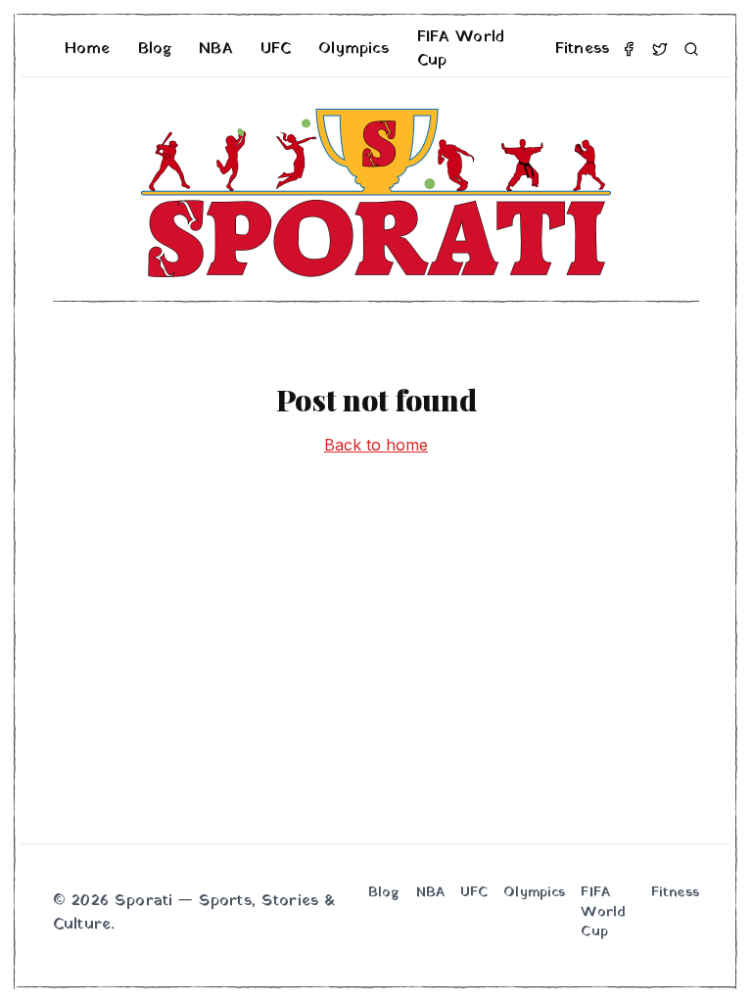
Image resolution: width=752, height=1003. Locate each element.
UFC (275, 49)
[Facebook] (628, 49)
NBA (215, 49)
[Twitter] (660, 49)
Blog (155, 49)
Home (88, 49)
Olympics (353, 49)
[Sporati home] (376, 193)
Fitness (582, 49)
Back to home (376, 444)
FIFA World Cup (461, 48)
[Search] (691, 49)
